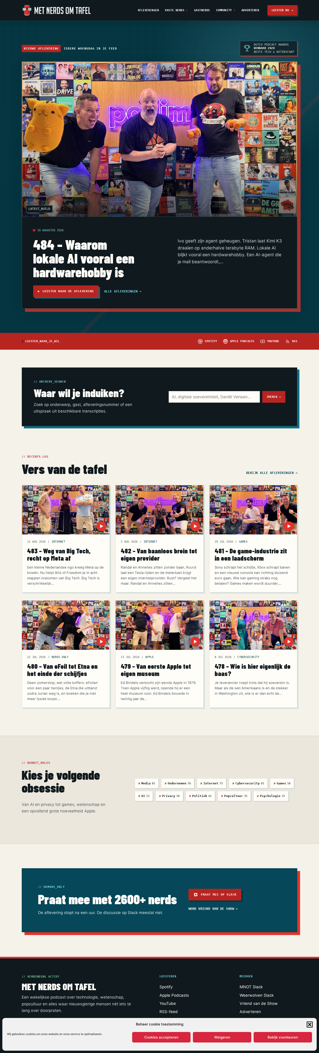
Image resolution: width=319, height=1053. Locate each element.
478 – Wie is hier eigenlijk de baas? (253, 669)
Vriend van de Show (259, 1003)
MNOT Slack (251, 987)
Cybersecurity (248, 657)
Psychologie (271, 796)
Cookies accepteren (161, 1037)
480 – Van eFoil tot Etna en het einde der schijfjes (62, 669)
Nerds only (60, 657)
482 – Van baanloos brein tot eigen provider (159, 554)
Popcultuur (234, 796)
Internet (58, 541)
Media (146, 783)
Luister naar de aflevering (66, 291)
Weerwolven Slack (257, 995)
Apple (149, 657)
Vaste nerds (174, 10)
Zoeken (274, 396)
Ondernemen (178, 783)
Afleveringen (148, 10)
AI (143, 796)
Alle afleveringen (123, 291)
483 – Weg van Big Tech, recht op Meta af (59, 554)
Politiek (200, 796)
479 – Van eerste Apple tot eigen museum (156, 669)
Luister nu (282, 10)
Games (243, 541)
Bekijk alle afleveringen (271, 473)
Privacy (169, 796)
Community (224, 10)
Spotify (166, 987)
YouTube (168, 1003)
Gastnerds (202, 10)
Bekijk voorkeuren (283, 1037)
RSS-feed (169, 1011)
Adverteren (250, 10)
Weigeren (222, 1037)
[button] (309, 1024)
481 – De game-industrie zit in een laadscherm (251, 554)
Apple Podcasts (174, 995)
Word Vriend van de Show (213, 909)
